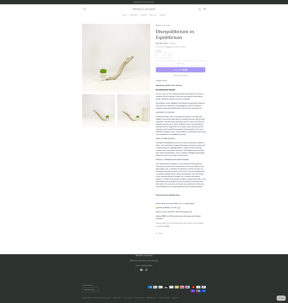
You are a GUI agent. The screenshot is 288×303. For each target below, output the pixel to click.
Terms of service (139, 297)
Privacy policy (128, 297)
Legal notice (176, 297)
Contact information (164, 297)
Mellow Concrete (93, 297)
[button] (84, 9)
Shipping (168, 47)
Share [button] (160, 233)
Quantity (159, 51)
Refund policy (117, 297)
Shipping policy (151, 297)
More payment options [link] (180, 75)
